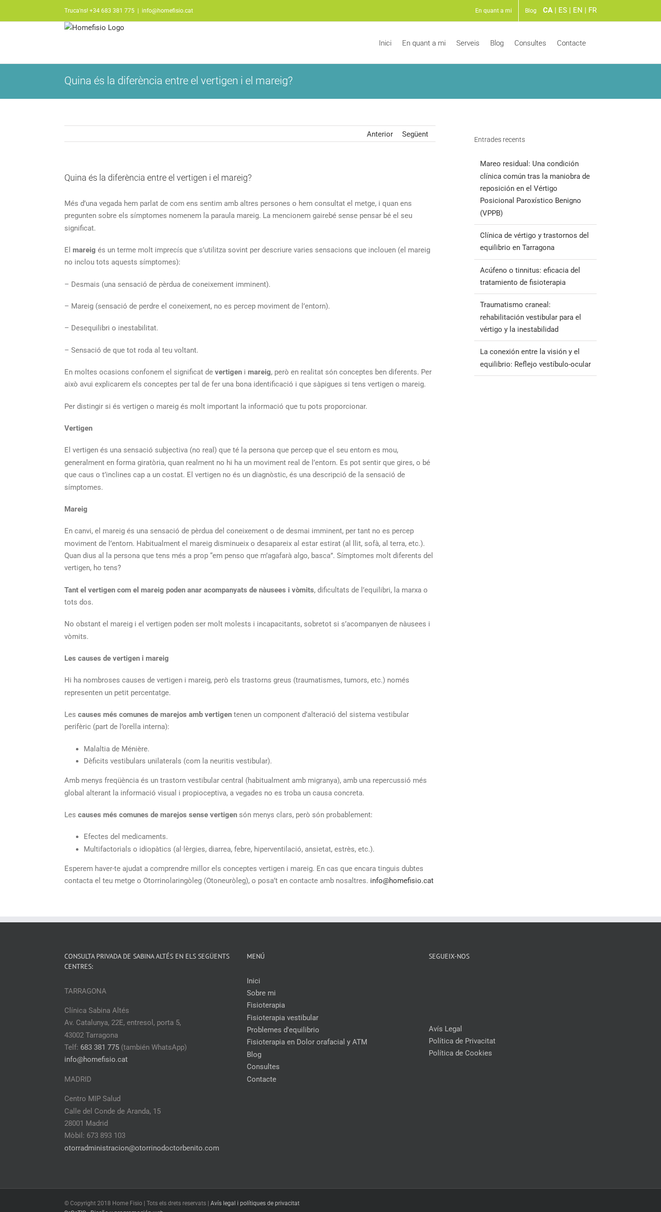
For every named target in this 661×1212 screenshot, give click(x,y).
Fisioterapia (266, 1005)
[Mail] (532, 981)
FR (592, 10)
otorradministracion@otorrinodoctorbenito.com (141, 1148)
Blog (254, 1054)
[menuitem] (493, 10)
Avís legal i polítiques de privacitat (255, 1203)
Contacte (261, 1079)
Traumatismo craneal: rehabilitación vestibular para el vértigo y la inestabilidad (530, 317)
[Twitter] (506, 981)
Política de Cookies (460, 1053)
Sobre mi (261, 993)
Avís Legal (445, 1029)
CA (548, 10)
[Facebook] (493, 981)
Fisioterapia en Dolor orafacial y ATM (307, 1042)
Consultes (263, 1066)
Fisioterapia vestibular (282, 1017)
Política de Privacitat (462, 1041)
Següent (415, 134)
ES (562, 10)
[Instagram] (519, 981)
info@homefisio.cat (167, 10)
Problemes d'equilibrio (283, 1030)
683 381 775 (99, 1047)
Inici (253, 981)
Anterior (380, 134)
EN (578, 10)
